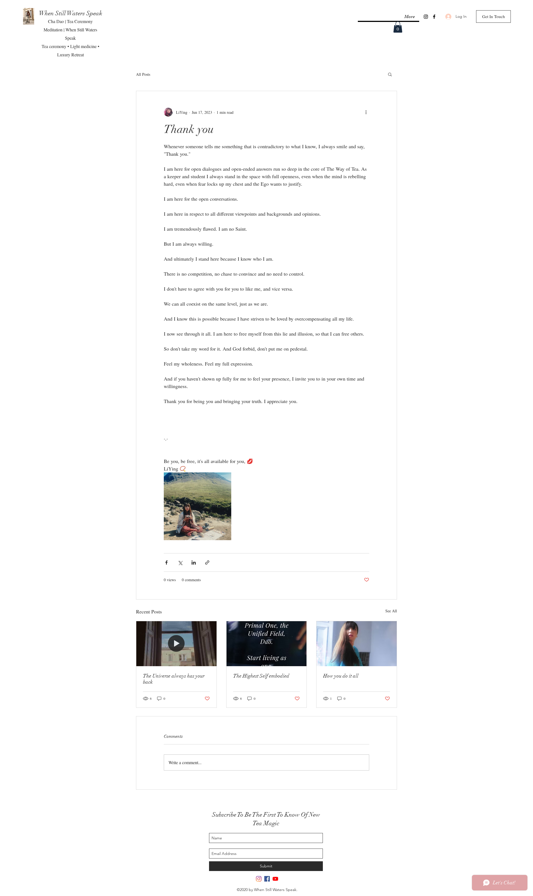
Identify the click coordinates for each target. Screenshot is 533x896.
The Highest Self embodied (261, 676)
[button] (398, 27)
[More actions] (366, 112)
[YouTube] (275, 879)
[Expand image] (197, 506)
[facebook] (434, 16)
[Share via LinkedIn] (193, 562)
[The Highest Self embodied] (267, 643)
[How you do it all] (356, 643)
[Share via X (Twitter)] (180, 562)
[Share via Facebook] (166, 562)
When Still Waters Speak (70, 13)
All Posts (143, 74)
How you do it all (340, 676)
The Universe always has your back (174, 679)
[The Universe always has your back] (176, 643)
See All (391, 610)
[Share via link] (207, 562)
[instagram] (426, 16)
